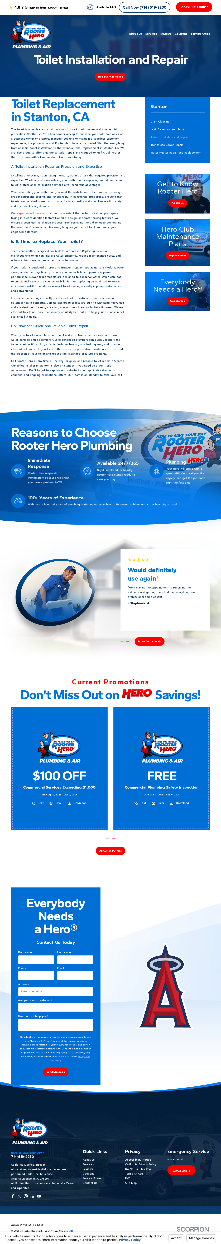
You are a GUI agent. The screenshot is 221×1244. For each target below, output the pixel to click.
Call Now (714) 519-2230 (144, 7)
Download (80, 803)
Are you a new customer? (35, 1000)
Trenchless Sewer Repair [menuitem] (167, 145)
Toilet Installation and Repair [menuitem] (169, 137)
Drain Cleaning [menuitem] (160, 122)
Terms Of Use (134, 1174)
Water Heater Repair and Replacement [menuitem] (176, 153)
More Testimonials (149, 641)
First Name (25, 952)
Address (23, 984)
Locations (181, 1170)
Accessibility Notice (138, 1160)
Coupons (88, 1174)
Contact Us (90, 1183)
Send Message (55, 1071)
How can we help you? (33, 1016)
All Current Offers (110, 850)
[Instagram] (26, 1196)
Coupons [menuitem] (181, 34)
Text (41, 803)
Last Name (64, 952)
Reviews (88, 1169)
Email (58, 803)
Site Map (131, 1183)
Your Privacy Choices (57, 1230)
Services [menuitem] (151, 34)
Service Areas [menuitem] (200, 34)
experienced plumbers (32, 213)
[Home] (31, 33)
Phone (22, 968)
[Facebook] (13, 1196)
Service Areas (92, 1178)
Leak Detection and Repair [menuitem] (168, 129)
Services (88, 1164)
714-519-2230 (22, 1157)
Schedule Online (194, 7)
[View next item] (127, 641)
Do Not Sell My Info (138, 1169)
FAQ (127, 1178)
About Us (89, 1160)
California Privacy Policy (140, 1164)
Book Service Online (110, 76)
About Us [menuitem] (135, 34)
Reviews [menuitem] (165, 34)
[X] (19, 1196)
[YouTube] (39, 1196)
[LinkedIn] (32, 1196)
